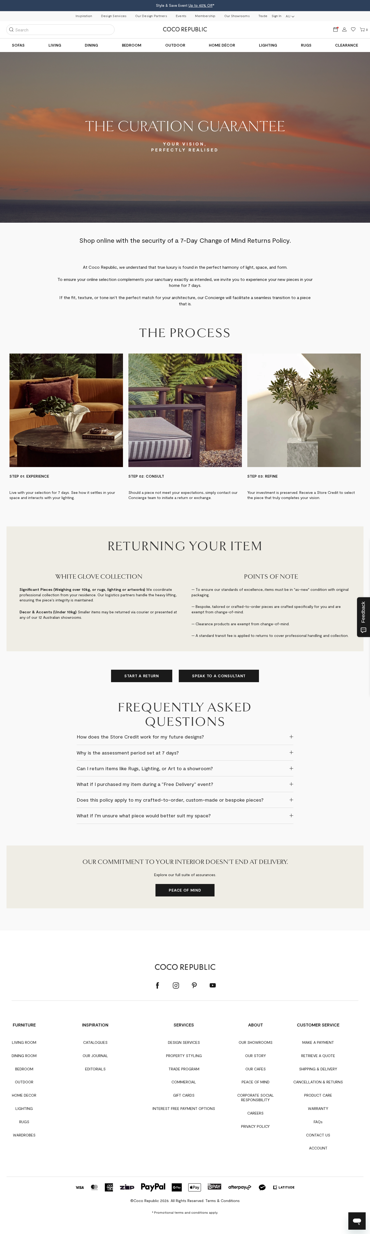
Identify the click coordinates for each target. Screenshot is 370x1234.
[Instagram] (176, 986)
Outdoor (175, 45)
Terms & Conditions (222, 1200)
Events (181, 16)
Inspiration (84, 16)
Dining (91, 45)
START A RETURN (141, 675)
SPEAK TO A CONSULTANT (219, 675)
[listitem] (66, 427)
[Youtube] (213, 986)
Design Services (114, 16)
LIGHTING (268, 45)
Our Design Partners (151, 16)
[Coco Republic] (185, 29)
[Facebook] (157, 986)
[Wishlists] (353, 29)
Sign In (276, 16)
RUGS (306, 45)
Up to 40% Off (201, 5)
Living (54, 45)
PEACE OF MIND (185, 890)
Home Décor (222, 45)
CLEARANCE (346, 45)
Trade (262, 16)
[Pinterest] (194, 986)
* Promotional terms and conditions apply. (185, 1212)
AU (288, 16)
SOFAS (18, 45)
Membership (205, 16)
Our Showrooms (237, 16)
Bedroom (131, 45)
